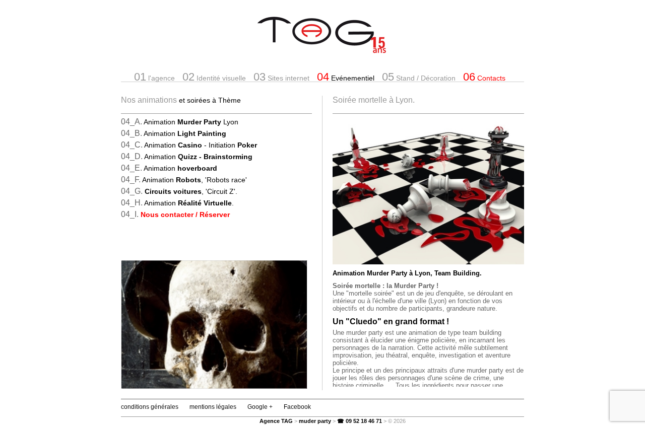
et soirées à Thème (210, 100)
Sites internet (281, 76)
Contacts (484, 76)
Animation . (189, 203)
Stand (419, 76)
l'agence (154, 76)
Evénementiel (345, 76)
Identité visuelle (214, 76)
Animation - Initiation (200, 145)
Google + (260, 406)
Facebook (297, 406)
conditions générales (149, 406)
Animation (185, 133)
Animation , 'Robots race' (194, 180)
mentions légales (212, 406)
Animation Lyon (191, 122)
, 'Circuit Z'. (191, 191)
